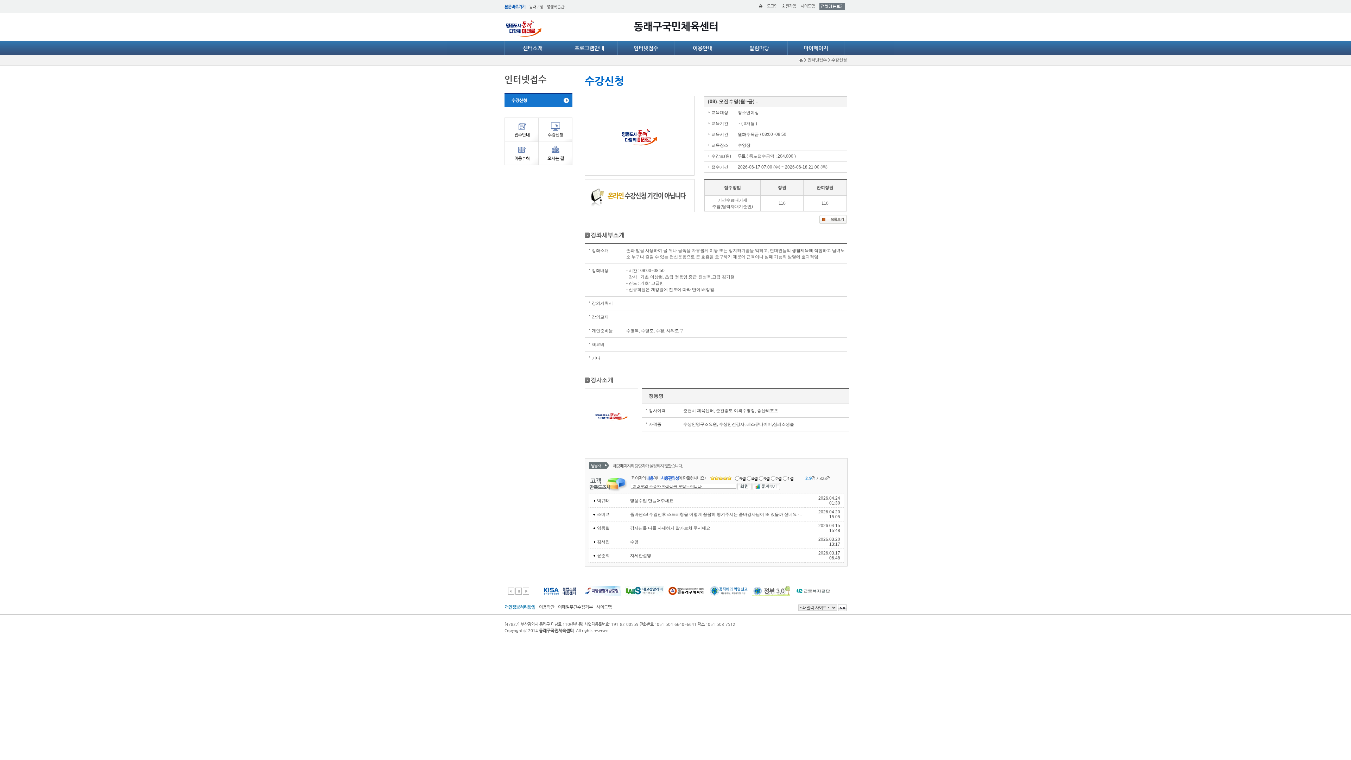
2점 (778, 478)
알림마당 (759, 48)
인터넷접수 (646, 48)
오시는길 (555, 153)
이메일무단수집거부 (575, 606)
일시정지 (518, 591)
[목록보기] (833, 218)
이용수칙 (521, 153)
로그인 (772, 6)
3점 (766, 478)
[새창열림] (560, 594)
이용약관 (546, 606)
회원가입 (789, 6)
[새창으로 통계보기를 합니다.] (766, 485)
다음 (526, 591)
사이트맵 (808, 6)
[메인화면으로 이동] (801, 59)
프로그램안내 (589, 48)
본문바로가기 (515, 7)
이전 (511, 591)
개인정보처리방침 (520, 606)
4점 (754, 478)
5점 (743, 478)
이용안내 (702, 48)
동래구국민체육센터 (676, 26)
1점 (790, 478)
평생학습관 (555, 7)
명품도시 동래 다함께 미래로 (524, 28)
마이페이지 (816, 48)
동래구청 (536, 7)
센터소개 (533, 48)
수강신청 (519, 100)
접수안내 (521, 129)
